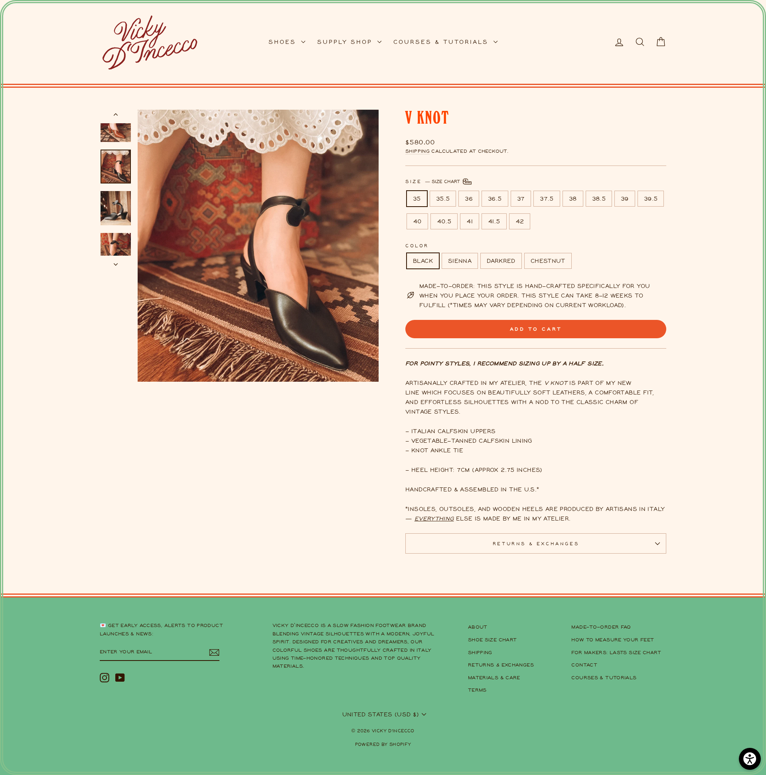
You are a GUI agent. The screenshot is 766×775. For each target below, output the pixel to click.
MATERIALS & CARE (494, 677)
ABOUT (478, 626)
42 (519, 221)
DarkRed (501, 261)
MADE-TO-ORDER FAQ (601, 626)
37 (521, 198)
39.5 (651, 198)
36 (469, 198)
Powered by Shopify (383, 744)
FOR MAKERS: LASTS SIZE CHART (616, 652)
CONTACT (584, 664)
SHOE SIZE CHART (492, 639)
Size (433, 180)
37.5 (547, 198)
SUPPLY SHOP (346, 42)
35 (417, 198)
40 (417, 221)
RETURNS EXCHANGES (501, 664)
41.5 (494, 221)
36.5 (495, 198)
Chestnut (548, 261)
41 (469, 221)
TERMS (477, 689)
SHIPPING (480, 652)
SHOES (283, 42)
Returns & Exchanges (536, 543)
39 (625, 198)
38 (573, 198)
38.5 (599, 198)
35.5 (443, 198)
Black (423, 261)
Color (417, 245)
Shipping (417, 151)
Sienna (460, 261)
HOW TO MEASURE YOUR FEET (612, 639)
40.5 (444, 221)
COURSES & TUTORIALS (442, 42)
